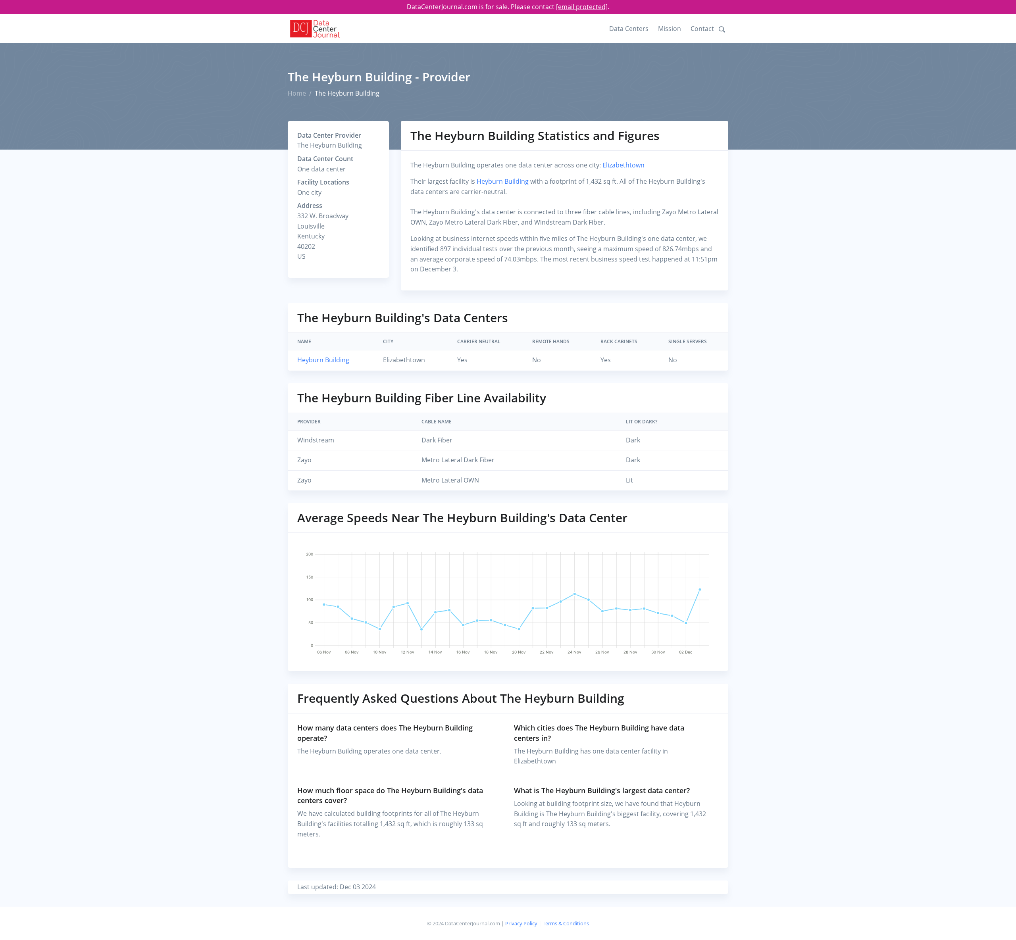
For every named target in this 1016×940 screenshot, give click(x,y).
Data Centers (628, 28)
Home (297, 93)
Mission (669, 28)
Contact (702, 28)
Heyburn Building (503, 181)
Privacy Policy (521, 923)
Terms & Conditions (566, 923)
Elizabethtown (623, 165)
